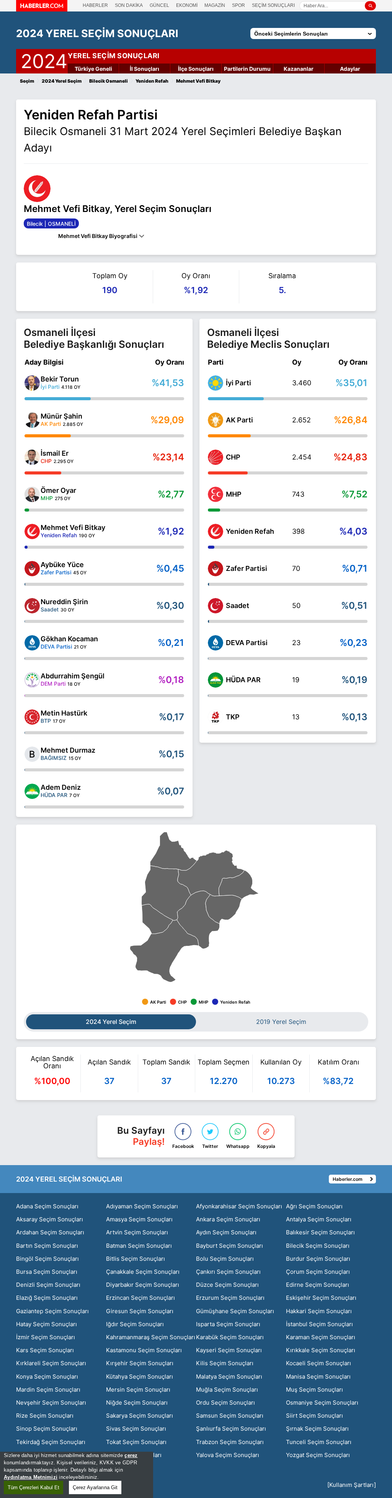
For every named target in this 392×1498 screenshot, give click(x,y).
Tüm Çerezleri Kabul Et (33, 1487)
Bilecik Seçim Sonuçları (318, 1245)
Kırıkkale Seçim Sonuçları (320, 1350)
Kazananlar (299, 68)
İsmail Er (55, 453)
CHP (233, 457)
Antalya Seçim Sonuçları (318, 1219)
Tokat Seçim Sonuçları (136, 1442)
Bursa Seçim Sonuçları (46, 1271)
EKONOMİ (187, 5)
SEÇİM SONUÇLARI (273, 5)
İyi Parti (238, 383)
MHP (234, 494)
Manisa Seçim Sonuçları (318, 1376)
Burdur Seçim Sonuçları (318, 1258)
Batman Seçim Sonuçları (139, 1245)
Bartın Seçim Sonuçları (47, 1245)
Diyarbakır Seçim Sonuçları (142, 1284)
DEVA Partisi (247, 643)
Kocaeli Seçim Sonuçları (318, 1363)
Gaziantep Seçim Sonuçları (52, 1311)
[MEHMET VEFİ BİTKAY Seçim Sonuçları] (32, 531)
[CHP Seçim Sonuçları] (215, 457)
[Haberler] (41, 9)
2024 (44, 60)
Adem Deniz (61, 787)
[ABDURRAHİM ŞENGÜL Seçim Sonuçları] (32, 680)
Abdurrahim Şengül (73, 676)
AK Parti (239, 420)
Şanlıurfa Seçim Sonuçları (231, 1428)
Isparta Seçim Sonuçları (228, 1324)
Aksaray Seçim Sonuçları (49, 1219)
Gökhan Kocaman (69, 639)
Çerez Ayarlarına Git (95, 1487)
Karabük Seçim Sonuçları (230, 1337)
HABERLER (95, 5)
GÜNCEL (159, 5)
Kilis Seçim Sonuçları (224, 1363)
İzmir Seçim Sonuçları (45, 1337)
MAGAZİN (214, 5)
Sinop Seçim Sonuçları (46, 1428)
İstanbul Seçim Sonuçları (319, 1324)
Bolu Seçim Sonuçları (225, 1258)
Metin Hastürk (64, 713)
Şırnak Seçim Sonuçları (317, 1428)
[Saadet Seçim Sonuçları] (215, 605)
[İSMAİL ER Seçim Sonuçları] (32, 457)
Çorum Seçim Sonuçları (318, 1271)
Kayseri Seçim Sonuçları (229, 1350)
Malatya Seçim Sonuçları (229, 1376)
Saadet (237, 605)
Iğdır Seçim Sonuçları (135, 1324)
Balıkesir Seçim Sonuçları (320, 1232)
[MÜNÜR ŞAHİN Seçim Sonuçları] (32, 420)
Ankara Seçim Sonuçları (228, 1219)
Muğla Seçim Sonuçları (227, 1389)
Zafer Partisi (246, 568)
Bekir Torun (60, 379)
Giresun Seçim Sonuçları (139, 1311)
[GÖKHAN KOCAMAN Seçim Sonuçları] (32, 642)
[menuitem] (164, 951)
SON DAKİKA (129, 5)
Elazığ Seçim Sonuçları (47, 1297)
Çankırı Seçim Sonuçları (228, 1271)
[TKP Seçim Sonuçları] (215, 717)
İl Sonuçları (144, 68)
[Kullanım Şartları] (351, 1484)
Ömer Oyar (58, 490)
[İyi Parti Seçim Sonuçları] (215, 383)
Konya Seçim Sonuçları (47, 1376)
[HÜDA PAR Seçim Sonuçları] (215, 680)
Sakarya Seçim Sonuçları (139, 1415)
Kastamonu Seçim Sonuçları (144, 1350)
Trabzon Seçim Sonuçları (230, 1442)
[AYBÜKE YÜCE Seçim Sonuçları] (32, 568)
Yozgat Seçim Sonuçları (318, 1455)
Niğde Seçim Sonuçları (137, 1402)
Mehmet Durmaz (68, 750)
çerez (130, 1455)
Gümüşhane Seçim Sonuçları (235, 1311)
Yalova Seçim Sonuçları (227, 1455)
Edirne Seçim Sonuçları (317, 1284)
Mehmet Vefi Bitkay (73, 527)
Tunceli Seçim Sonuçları (318, 1442)
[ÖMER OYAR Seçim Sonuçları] (32, 494)
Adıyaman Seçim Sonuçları (142, 1206)
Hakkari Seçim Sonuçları (319, 1311)
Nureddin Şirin (64, 602)
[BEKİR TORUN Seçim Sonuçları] (32, 383)
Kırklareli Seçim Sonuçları (51, 1363)
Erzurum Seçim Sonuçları (230, 1297)
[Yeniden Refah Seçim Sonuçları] (215, 531)
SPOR (238, 5)
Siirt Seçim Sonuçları (314, 1415)
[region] (76, 1475)
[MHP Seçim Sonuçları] (215, 494)
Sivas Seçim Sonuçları (136, 1428)
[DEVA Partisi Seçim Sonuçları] (215, 642)
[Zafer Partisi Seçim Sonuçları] (215, 568)
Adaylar (350, 68)
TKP (233, 717)
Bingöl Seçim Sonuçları (47, 1258)
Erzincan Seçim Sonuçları (140, 1297)
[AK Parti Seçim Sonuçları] (215, 420)
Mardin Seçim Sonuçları (48, 1389)
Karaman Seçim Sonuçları (320, 1337)
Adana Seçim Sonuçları (47, 1206)
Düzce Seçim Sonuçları (227, 1284)
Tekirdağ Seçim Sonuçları (50, 1442)
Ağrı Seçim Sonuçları (314, 1206)
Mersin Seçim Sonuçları (138, 1389)
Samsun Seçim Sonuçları (229, 1415)
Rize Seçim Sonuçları (45, 1415)
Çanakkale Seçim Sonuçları (143, 1271)
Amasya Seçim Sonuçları (139, 1219)
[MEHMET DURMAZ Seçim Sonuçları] (32, 754)
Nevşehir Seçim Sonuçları (51, 1402)
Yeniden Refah (250, 531)
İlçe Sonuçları (196, 68)
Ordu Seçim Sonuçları (225, 1402)
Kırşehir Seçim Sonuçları (139, 1363)
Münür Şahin (61, 416)
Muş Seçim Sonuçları (314, 1389)
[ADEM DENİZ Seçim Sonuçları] (32, 791)
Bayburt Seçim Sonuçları (229, 1245)
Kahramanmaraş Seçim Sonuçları (150, 1337)
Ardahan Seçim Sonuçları (50, 1232)
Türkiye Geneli (93, 68)
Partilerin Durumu (247, 68)
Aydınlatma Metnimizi (30, 1477)
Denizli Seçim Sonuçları (48, 1284)
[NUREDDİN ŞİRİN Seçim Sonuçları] (32, 605)
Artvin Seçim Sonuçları (137, 1232)
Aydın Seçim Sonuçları (226, 1232)
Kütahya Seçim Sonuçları (139, 1376)
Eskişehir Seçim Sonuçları (321, 1297)
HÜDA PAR (243, 680)
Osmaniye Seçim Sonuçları (322, 1402)
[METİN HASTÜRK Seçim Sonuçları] (32, 717)
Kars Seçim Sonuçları (45, 1350)
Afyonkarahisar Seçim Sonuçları (239, 1206)
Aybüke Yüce (62, 565)
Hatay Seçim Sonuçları (46, 1324)
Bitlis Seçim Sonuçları (135, 1258)
